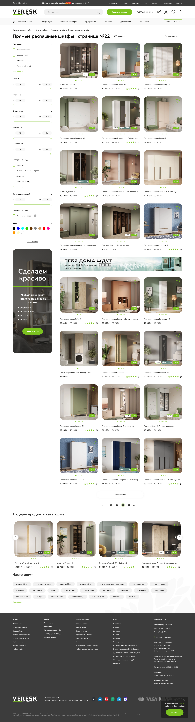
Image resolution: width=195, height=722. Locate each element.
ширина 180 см (65, 584)
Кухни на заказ (81, 631)
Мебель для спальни (20, 642)
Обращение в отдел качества (124, 656)
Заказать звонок (119, 12)
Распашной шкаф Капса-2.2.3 (156, 138)
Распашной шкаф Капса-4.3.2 (72, 138)
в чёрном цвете (98, 597)
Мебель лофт (18, 649)
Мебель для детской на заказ (87, 649)
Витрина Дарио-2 (67, 192)
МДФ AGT (20, 165)
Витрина (20, 60)
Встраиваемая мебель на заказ (87, 645)
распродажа (159, 590)
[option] (69, 3)
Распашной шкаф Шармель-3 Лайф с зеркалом (122, 138)
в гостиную (107, 590)
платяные (116, 597)
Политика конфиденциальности (125, 645)
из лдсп (39, 597)
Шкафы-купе (17, 624)
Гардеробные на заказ (84, 635)
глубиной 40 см (22, 597)
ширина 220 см (21, 584)
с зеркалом (141, 590)
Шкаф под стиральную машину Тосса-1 (76, 372)
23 (129, 505)
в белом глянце (77, 597)
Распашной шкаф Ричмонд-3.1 (157, 84)
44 (138, 505)
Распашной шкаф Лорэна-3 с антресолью (159, 563)
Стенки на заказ (82, 638)
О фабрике (113, 3)
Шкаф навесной (23, 50)
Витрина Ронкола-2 (65, 563)
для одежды (37, 590)
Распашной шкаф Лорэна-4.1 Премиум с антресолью (166, 479)
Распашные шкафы (20, 627)
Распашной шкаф (23, 66)
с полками (20, 590)
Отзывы (116, 627)
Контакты (155, 3)
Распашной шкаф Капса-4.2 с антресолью (78, 245)
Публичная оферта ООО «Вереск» (126, 649)
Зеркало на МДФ (23, 181)
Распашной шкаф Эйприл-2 (113, 372)
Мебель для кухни (19, 645)
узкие (53, 590)
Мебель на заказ (82, 624)
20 (111, 505)
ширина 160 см (85, 584)
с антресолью (69, 590)
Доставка (124, 3)
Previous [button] (15, 537)
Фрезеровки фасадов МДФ (123, 660)
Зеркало (20, 176)
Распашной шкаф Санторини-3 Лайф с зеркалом (123, 479)
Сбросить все (32, 241)
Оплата (116, 635)
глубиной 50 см (57, 597)
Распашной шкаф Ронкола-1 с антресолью (120, 192)
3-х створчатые (138, 584)
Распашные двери (24, 216)
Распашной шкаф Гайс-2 (70, 319)
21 (117, 505)
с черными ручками (43, 584)
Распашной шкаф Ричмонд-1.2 (157, 319)
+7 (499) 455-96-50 (165, 625)
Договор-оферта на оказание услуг (126, 653)
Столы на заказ (81, 642)
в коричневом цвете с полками (112, 584)
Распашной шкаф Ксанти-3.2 (72, 426)
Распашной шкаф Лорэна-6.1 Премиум (160, 192)
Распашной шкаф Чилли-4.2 (156, 245)
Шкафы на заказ (82, 627)
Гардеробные (18, 631)
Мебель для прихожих (21, 635)
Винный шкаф (22, 55)
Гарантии (116, 638)
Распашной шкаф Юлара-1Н (114, 84)
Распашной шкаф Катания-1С (156, 372)
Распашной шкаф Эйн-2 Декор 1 (113, 563)
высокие (132, 597)
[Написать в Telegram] (158, 12)
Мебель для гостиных (21, 638)
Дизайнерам (167, 3)
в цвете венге (89, 590)
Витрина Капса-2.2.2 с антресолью (159, 426)
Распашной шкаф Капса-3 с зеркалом (118, 426)
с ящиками (124, 590)
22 (123, 505)
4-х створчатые (159, 584)
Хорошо (174, 712)
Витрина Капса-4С (68, 84)
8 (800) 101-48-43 (164, 628)
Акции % (179, 3)
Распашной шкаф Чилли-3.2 (72, 479)
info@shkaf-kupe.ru (166, 632)
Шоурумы (135, 3)
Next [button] (179, 537)
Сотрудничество (119, 642)
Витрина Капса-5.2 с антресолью (116, 245)
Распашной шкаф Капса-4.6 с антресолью (120, 319)
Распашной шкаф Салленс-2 (26, 563)
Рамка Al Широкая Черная (27, 171)
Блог (147, 3)
